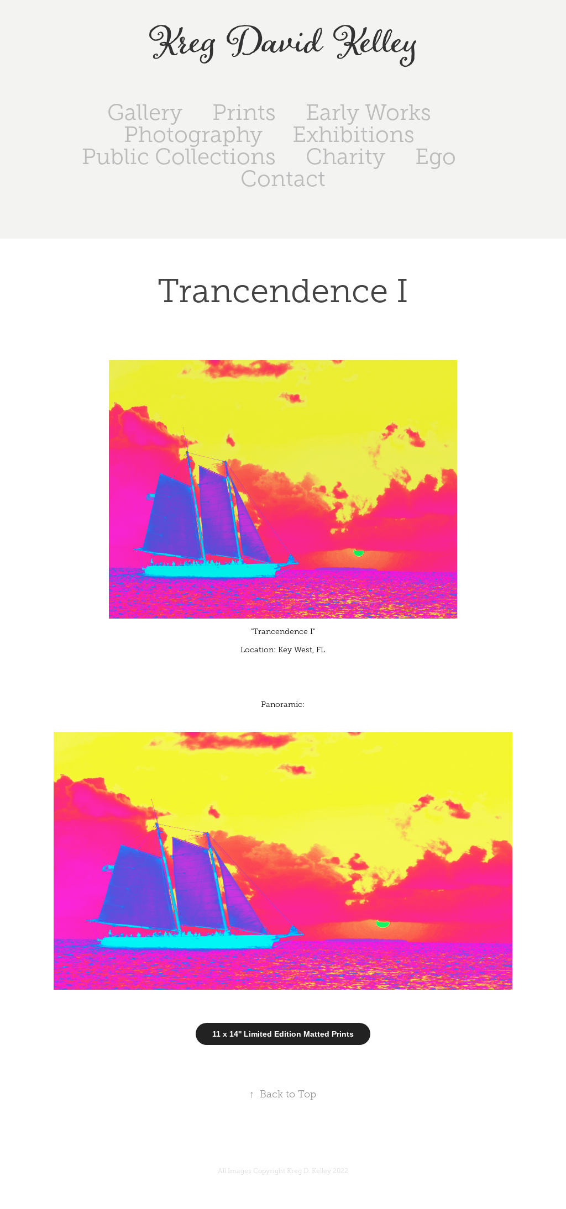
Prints (244, 112)
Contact (283, 178)
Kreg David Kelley (283, 43)
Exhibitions (353, 134)
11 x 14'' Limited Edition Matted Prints (283, 1034)
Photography (193, 134)
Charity (345, 156)
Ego (435, 156)
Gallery (144, 112)
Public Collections (179, 156)
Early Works (368, 112)
